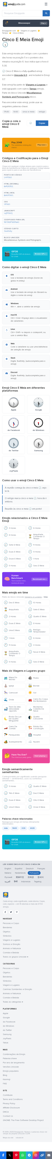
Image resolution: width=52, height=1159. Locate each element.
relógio (42, 111)
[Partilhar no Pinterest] (16, 1155)
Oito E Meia (36, 800)
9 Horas (34, 552)
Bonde (33, 686)
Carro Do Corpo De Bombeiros (38, 700)
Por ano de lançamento (14, 1062)
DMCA (6, 1112)
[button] (26, 176)
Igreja (9, 686)
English (8, 868)
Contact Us (8, 1116)
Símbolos (7, 936)
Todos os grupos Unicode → (15, 957)
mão (6, 828)
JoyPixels (7, 1038)
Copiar (42, 123)
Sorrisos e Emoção (11, 944)
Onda (9, 700)
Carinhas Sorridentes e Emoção (17, 989)
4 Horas (34, 645)
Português (34, 873)
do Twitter (7, 1030)
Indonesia (25, 881)
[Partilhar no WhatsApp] (22, 1155)
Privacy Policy (9, 1103)
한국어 (41, 877)
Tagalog (37, 881)
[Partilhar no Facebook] (3, 1155)
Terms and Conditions (13, 1099)
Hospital (34, 735)
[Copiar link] (42, 1155)
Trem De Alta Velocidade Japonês (12, 709)
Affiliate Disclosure (11, 1107)
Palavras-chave (10, 1058)
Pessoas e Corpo (11, 923)
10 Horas (34, 603)
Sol (32, 693)
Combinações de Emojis (14, 1054)
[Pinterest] (16, 912)
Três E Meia (11, 793)
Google (6, 1017)
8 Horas (10, 535)
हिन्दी (15, 881)
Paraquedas (12, 735)
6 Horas (34, 528)
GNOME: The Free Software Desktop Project (23, 1120)
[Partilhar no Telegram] (29, 1155)
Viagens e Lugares (29, 31)
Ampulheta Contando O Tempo (36, 536)
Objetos (6, 931)
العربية (7, 881)
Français (41, 868)
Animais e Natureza (12, 948)
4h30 (32, 828)
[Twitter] (11, 912)
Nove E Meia (36, 652)
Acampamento (13, 742)
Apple (5, 1013)
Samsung (7, 1034)
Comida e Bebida (11, 952)
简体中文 (20, 877)
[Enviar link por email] (48, 1155)
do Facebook (9, 1022)
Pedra (33, 678)
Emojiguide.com (9, 31)
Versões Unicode (11, 1067)
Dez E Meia (11, 603)
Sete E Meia (12, 545)
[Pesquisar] (46, 13)
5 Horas (10, 566)
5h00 (14, 828)
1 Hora (33, 559)
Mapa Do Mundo (10, 678)
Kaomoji (6, 1079)
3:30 (23, 828)
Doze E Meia (12, 559)
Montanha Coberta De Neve (36, 709)
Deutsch (30, 868)
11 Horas (34, 545)
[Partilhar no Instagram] (35, 1155)
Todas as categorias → (13, 1002)
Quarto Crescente (35, 717)
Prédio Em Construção (36, 727)
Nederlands (20, 873)
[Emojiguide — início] (5, 895)
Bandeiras (7, 927)
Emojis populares (11, 1071)
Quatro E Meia (37, 616)
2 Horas (10, 616)
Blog (5, 1075)
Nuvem (34, 742)
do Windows (8, 1026)
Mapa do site (8, 1138)
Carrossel (11, 693)
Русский (8, 877)
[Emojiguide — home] (14, 4)
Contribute (8, 1095)
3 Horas (10, 528)
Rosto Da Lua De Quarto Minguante (12, 718)
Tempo (5, 33)
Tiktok (5, 1042)
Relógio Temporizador (36, 631)
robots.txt (19, 1138)
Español (18, 868)
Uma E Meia (12, 630)
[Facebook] (5, 912)
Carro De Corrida (10, 727)
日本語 (31, 877)
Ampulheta (11, 609)
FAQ (5, 1083)
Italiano (8, 873)
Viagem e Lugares (11, 985)
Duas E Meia (12, 552)
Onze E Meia (36, 807)
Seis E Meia (36, 566)
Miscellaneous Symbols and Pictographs (22, 240)
